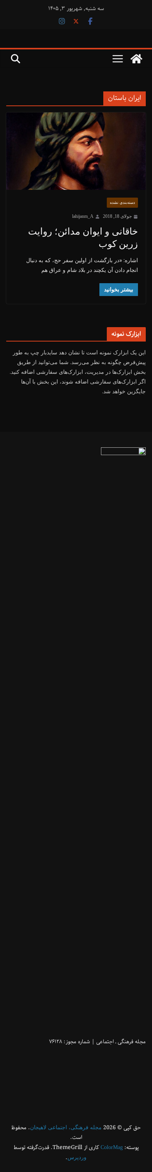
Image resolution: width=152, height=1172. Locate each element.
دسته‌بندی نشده (122, 202)
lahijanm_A (83, 216)
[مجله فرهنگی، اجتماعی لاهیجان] (136, 58)
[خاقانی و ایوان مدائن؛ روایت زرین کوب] (76, 151)
